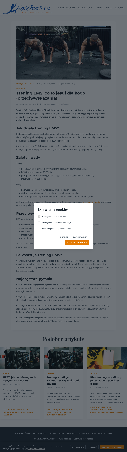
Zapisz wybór (80, 237)
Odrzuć (64, 237)
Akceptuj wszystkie (77, 243)
